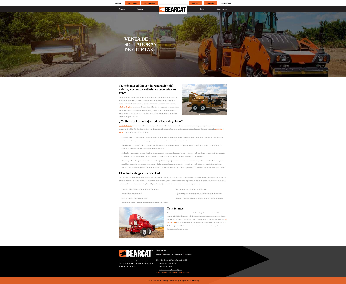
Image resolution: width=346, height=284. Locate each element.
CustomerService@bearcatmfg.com (170, 270)
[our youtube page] (120, 269)
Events (202, 9)
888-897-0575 (172, 263)
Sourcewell (226, 3)
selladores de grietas (125, 107)
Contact (195, 3)
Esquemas (178, 254)
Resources (140, 9)
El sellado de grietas (125, 126)
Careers (210, 3)
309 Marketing (194, 280)
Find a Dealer (149, 3)
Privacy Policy (174, 280)
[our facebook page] (123, 269)
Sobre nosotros (222, 9)
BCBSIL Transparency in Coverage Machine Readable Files (172, 272)
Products (122, 9)
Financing (132, 3)
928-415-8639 (167, 266)
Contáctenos (188, 254)
